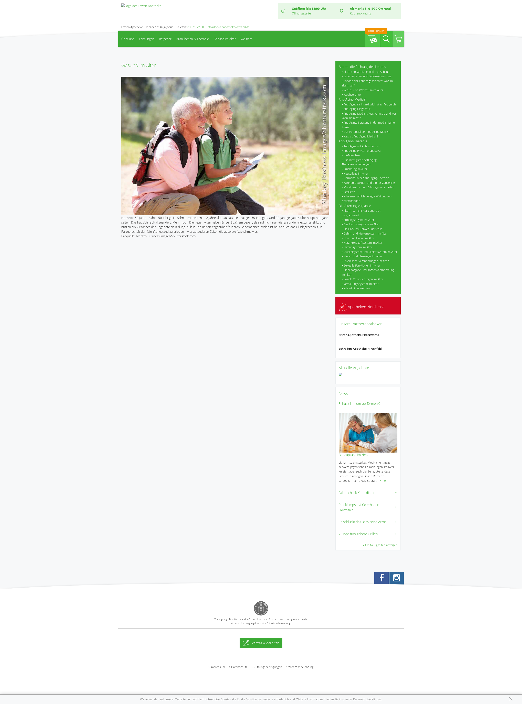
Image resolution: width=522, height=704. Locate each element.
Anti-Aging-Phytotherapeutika (362, 151)
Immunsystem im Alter (358, 247)
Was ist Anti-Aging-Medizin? (361, 136)
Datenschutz (239, 667)
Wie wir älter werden (357, 288)
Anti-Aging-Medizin (352, 99)
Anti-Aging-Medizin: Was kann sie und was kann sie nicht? (369, 116)
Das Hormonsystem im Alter (361, 224)
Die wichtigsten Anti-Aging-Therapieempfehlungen (360, 162)
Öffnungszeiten (302, 13)
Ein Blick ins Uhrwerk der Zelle (363, 229)
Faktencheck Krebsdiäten (357, 492)
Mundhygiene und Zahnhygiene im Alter (369, 187)
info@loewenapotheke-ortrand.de (228, 27)
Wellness (246, 39)
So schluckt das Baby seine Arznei (363, 522)
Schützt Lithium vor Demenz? (359, 403)
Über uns (127, 39)
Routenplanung (360, 13)
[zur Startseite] (141, 5)
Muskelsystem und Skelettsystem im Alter (370, 252)
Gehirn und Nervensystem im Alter (366, 233)
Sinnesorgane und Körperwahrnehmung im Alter (368, 272)
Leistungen (146, 39)
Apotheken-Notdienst (365, 306)
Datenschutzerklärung (367, 699)
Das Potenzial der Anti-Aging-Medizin (367, 132)
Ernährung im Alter (355, 169)
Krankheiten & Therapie (192, 39)
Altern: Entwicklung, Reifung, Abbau (366, 72)
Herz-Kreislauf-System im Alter (363, 243)
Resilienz (349, 192)
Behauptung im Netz (353, 455)
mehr (385, 481)
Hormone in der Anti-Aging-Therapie (366, 178)
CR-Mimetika (352, 155)
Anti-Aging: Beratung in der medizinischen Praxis (369, 125)
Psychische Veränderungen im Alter (366, 261)
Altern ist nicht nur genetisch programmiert (361, 213)
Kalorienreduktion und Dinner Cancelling (369, 183)
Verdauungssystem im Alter (361, 284)
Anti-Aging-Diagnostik (357, 109)
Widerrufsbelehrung (300, 667)
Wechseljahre (352, 94)
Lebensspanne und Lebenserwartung (367, 76)
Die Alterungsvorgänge (355, 206)
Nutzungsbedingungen (267, 667)
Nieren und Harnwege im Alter (363, 256)
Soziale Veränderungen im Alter (363, 279)
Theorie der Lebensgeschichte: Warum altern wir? (367, 83)
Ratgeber (165, 39)
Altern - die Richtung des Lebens (362, 66)
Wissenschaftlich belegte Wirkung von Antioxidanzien (367, 198)
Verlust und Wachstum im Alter (363, 90)
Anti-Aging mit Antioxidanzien (362, 146)
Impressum (217, 667)
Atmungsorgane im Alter (359, 220)
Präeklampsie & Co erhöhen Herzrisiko (359, 507)
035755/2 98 (195, 27)
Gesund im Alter (225, 39)
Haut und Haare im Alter (359, 238)
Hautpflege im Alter (356, 173)
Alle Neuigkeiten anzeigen (381, 545)
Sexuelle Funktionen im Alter (362, 265)
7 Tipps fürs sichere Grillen (358, 534)
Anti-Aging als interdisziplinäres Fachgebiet (370, 104)
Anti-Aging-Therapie (353, 141)
